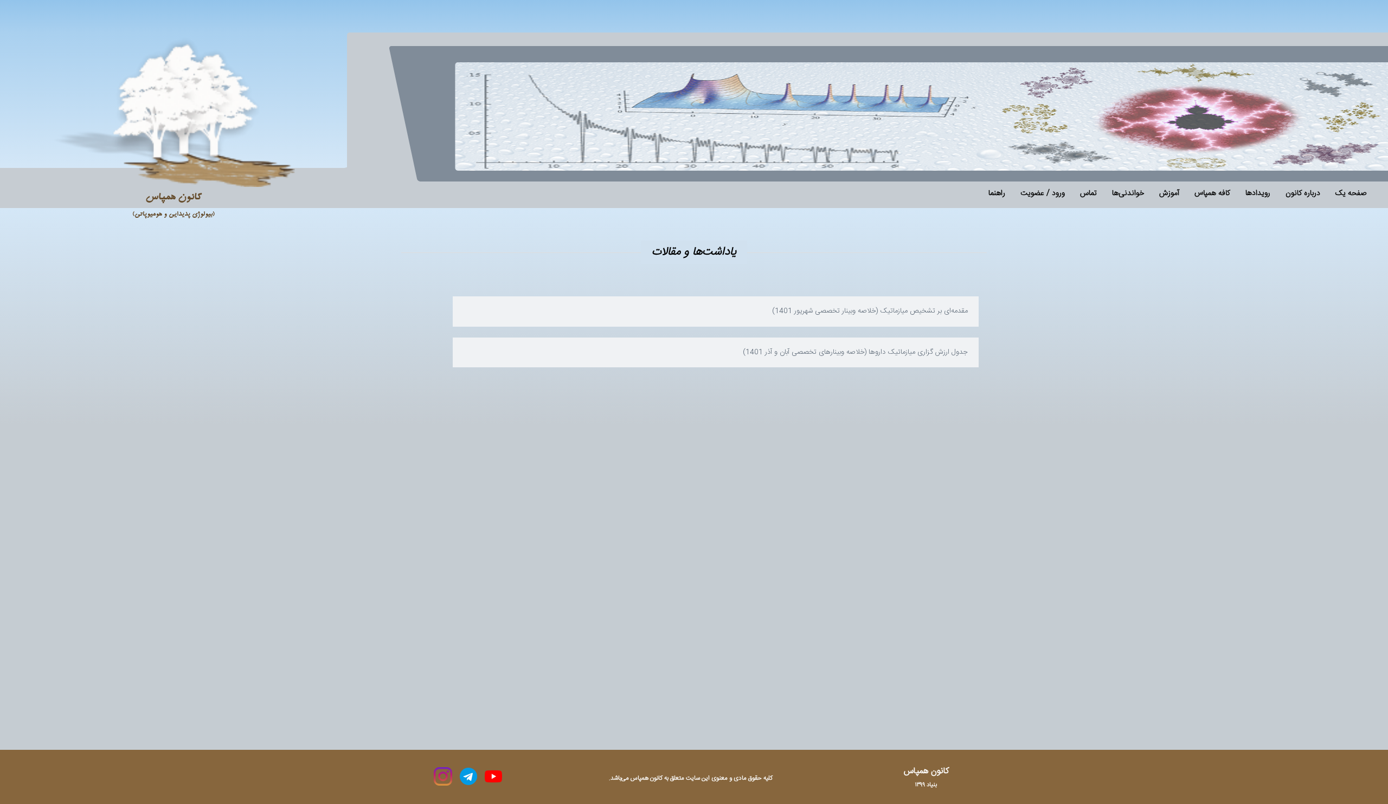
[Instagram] (443, 776)
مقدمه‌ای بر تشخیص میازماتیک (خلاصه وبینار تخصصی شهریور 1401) (870, 311)
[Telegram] (467, 776)
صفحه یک (1350, 193)
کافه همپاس (1212, 193)
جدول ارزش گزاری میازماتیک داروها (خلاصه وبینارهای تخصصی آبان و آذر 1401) (855, 352)
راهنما (996, 193)
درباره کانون (1303, 193)
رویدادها (1257, 193)
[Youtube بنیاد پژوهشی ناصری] (492, 776)
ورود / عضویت (1042, 193)
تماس (1088, 193)
